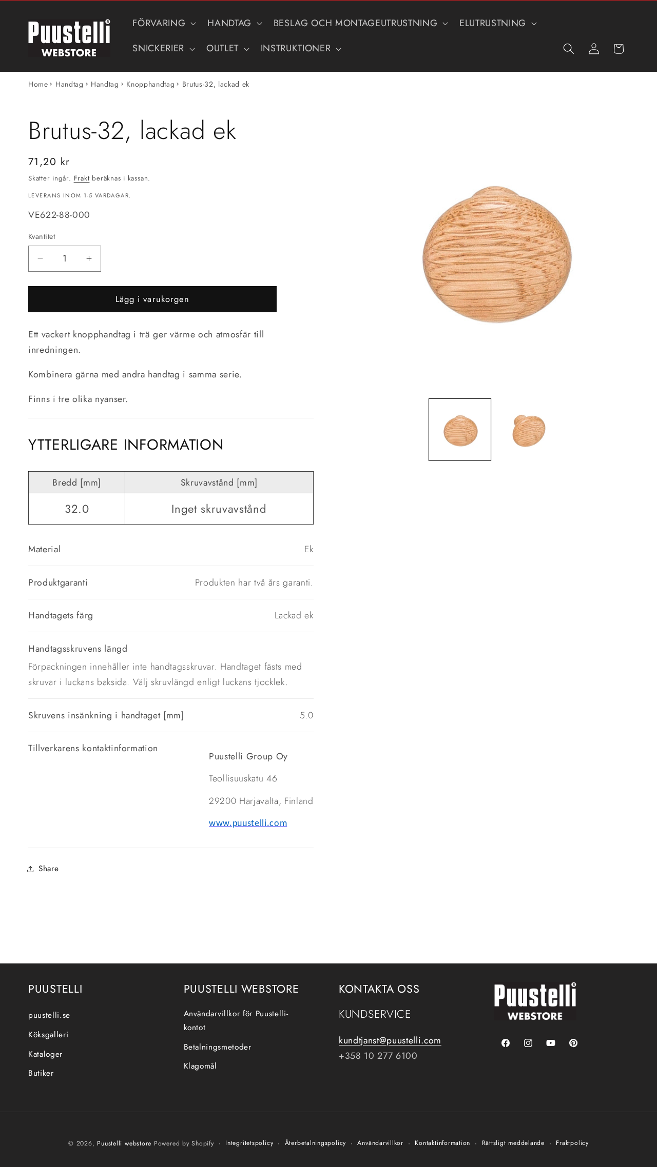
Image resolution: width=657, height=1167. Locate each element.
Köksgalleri (48, 1034)
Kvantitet (41, 236)
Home (38, 84)
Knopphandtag (150, 84)
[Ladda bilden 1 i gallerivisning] (460, 429)
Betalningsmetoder (218, 1047)
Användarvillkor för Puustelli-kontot (236, 1021)
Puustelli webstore (124, 1143)
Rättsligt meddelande (513, 1142)
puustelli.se (49, 1015)
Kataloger (45, 1054)
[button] (163, 23)
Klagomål (200, 1066)
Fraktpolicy (572, 1142)
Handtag (69, 84)
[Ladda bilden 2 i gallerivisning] (527, 429)
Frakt (82, 178)
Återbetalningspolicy (315, 1142)
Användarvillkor (380, 1142)
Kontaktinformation (442, 1142)
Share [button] (48, 868)
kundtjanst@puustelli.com (390, 1040)
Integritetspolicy (249, 1142)
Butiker (41, 1073)
